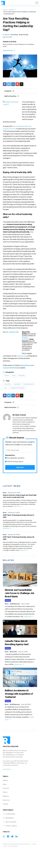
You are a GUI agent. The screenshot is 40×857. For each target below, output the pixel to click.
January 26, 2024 (14, 534)
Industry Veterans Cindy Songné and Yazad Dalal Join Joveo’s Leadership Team (19, 496)
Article (6, 34)
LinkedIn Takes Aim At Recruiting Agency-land (16, 643)
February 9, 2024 (14, 512)
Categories (9, 372)
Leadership (17, 384)
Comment (8, 91)
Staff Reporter (15, 604)
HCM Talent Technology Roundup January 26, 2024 (18, 538)
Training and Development (17, 388)
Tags (7, 381)
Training (5, 804)
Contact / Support (11, 826)
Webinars (6, 796)
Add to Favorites (10, 96)
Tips (5, 388)
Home (5, 10)
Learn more (7, 769)
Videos (5, 792)
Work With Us (9, 818)
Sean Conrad (23, 34)
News (13, 375)
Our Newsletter (10, 814)
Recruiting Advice (28, 384)
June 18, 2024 (26, 704)
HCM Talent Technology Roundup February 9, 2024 (18, 516)
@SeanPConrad (26, 365)
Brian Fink (13, 651)
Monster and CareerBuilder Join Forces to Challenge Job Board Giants (19, 593)
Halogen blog (22, 356)
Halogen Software (25, 338)
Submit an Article (9, 42)
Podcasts (6, 788)
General (6, 375)
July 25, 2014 (7, 37)
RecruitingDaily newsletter (15, 458)
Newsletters (10, 455)
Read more (17, 506)
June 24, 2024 (23, 651)
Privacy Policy (13, 846)
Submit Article (8, 50)
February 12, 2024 (14, 492)
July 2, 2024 (25, 604)
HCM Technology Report (15, 461)
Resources (6, 800)
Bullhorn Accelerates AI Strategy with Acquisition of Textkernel (19, 693)
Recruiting (14, 34)
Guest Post (7, 384)
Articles (11, 10)
